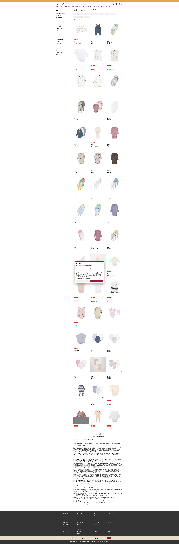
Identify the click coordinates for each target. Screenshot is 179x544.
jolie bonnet (85, 470)
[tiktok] (84, 538)
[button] (58, 7)
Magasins (109, 520)
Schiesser (74, 475)
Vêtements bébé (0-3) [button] (83, 439)
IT (113, 538)
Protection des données (85, 541)
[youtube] (82, 538)
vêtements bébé (99, 490)
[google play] (97, 538)
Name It (108, 474)
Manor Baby (113, 475)
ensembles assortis (95, 504)
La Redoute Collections (113, 474)
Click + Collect (65, 520)
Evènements (109, 522)
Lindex (90, 476)
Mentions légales (72, 541)
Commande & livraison (66, 515)
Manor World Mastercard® (81, 520)
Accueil (74, 439)
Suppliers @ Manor (66, 524)
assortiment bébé (106, 477)
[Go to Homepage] (60, 4)
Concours (95, 531)
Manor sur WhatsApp (66, 531)
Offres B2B (95, 524)
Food (108, 524)
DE (104, 538)
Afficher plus (98, 434)
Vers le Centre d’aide (68, 538)
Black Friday (79, 531)
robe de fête (107, 480)
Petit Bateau (108, 493)
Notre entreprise (110, 515)
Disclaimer (99, 541)
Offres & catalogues (80, 515)
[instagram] (78, 538)
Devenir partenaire (97, 522)
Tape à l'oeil (94, 476)
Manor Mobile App (80, 522)
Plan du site (77, 541)
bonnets (89, 504)
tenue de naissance (101, 480)
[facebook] (80, 538)
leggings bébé (92, 470)
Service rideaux (96, 520)
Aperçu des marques (105, 541)
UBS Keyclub (79, 524)
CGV (80, 541)
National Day (79, 533)
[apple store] (95, 538)
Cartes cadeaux (96, 515)
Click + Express (65, 522)
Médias (109, 531)
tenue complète (117, 464)
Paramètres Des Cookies (93, 541)
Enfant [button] (78, 439)
